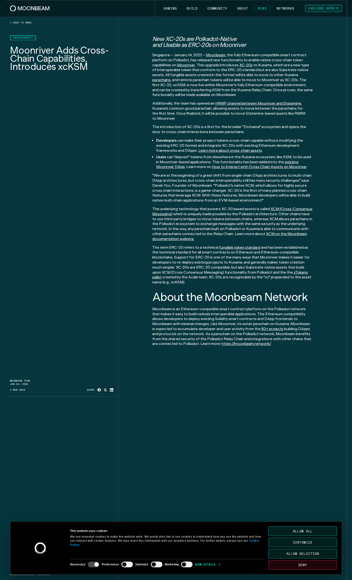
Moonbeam (216, 55)
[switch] (127, 564)
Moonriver (186, 65)
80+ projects (272, 329)
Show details (205, 564)
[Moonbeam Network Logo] (30, 8)
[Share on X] (105, 390)
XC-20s (246, 65)
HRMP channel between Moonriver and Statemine (258, 103)
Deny (302, 564)
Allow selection (302, 553)
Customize (302, 542)
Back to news (21, 23)
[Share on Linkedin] (111, 390)
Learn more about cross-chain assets (230, 150)
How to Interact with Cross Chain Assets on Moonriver (259, 166)
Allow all (302, 531)
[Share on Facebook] (99, 390)
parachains (161, 80)
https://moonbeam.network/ (246, 343)
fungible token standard (239, 247)
